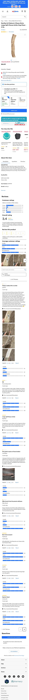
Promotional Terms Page (19, 655)
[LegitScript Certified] (7, 681)
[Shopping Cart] (25, 11)
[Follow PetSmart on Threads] (14, 676)
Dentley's (3, 29)
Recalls (2, 688)
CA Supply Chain (4, 697)
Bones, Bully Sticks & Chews (15, 20)
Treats (6, 20)
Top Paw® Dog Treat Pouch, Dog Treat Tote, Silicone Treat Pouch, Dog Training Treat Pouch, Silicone (18, 144)
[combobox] (14, 16)
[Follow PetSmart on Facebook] (5, 676)
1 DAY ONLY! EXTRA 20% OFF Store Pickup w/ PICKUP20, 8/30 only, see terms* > (14, 3)
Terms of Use (3, 690)
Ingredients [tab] (14, 161)
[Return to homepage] (15, 11)
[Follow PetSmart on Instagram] (9, 676)
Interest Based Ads (5, 695)
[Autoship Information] (17, 89)
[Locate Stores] (22, 11)
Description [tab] (5, 161)
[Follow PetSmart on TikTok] (18, 676)
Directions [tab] (23, 161)
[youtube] (23, 676)
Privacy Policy (4, 693)
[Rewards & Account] (7, 11)
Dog (2, 20)
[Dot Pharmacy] (17, 681)
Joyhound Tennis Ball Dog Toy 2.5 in (6, 143)
